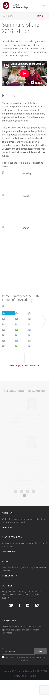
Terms (33, 675)
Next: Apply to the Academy (23, 365)
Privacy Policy (20, 675)
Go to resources (9, 551)
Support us (7, 527)
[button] (4, 321)
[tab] (24, 297)
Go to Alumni (8, 575)
